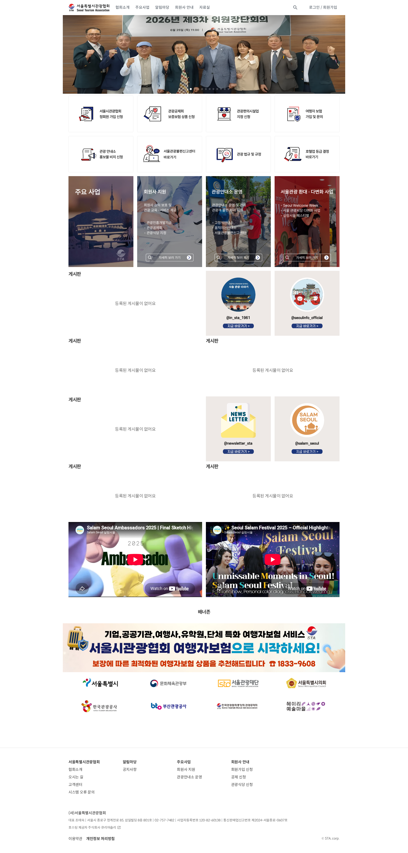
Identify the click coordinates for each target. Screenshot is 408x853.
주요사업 (142, 7)
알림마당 (162, 7)
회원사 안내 (184, 7)
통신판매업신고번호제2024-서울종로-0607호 (255, 820)
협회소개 (122, 7)
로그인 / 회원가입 (323, 7)
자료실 (204, 7)
